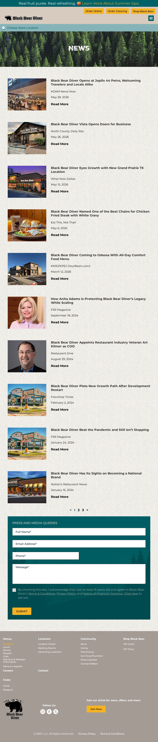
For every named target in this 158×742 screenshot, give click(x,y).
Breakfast (8, 643)
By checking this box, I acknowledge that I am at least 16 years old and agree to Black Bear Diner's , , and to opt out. (81, 593)
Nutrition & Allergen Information (14, 660)
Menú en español (12, 666)
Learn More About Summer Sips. (110, 3)
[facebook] (49, 711)
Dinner (7, 650)
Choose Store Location (22, 28)
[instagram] (42, 711)
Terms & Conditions (41, 593)
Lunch (6, 647)
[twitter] (55, 711)
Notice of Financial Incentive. (103, 593)
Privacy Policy (66, 593)
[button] (151, 18)
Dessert (7, 653)
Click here (131, 593)
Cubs (6, 656)
